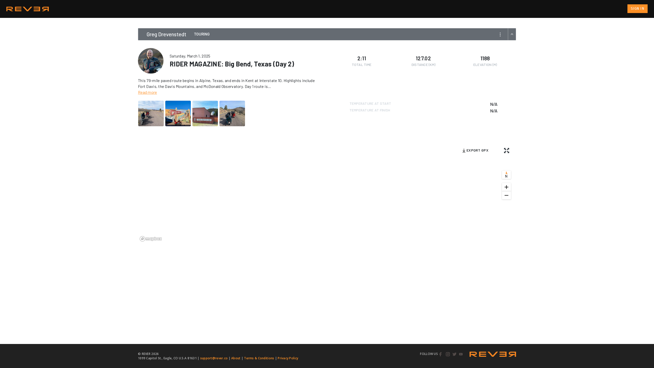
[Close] (512, 34)
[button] (500, 35)
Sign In (637, 8)
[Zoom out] (506, 195)
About (235, 358)
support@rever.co (214, 358)
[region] (327, 192)
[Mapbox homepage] (150, 239)
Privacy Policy (288, 358)
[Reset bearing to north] (506, 175)
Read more (147, 92)
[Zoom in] (506, 187)
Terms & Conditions (259, 358)
